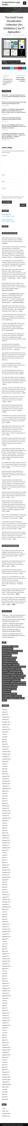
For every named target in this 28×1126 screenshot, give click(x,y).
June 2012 (4, 1003)
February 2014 (5, 953)
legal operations (16, 680)
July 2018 (4, 823)
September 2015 (6, 907)
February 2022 (5, 717)
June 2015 (4, 914)
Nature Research (14, 288)
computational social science (10, 662)
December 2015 (6, 899)
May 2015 (4, 916)
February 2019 (5, 806)
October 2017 (5, 845)
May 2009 (4, 1094)
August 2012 (5, 998)
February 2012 (5, 1013)
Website (4, 188)
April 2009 (4, 1096)
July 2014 (4, 941)
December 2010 (6, 1047)
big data (20, 651)
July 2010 (4, 1060)
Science (15, 367)
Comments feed (6, 1113)
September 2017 (6, 847)
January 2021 (5, 749)
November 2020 (6, 754)
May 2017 (4, 857)
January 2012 (5, 1015)
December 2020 (6, 751)
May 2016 (4, 887)
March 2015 (5, 921)
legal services (6, 682)
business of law (13, 653)
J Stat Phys (16, 349)
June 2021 (4, 736)
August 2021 (5, 732)
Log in (3, 1108)
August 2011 (5, 1027)
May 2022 (4, 709)
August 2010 (5, 1057)
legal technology (21, 682)
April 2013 (4, 978)
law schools (20, 673)
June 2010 (4, 1062)
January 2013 (5, 986)
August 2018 (5, 820)
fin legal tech (22, 666)
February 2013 (5, 983)
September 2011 (6, 1025)
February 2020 (5, 776)
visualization (22, 63)
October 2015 (5, 904)
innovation (5, 671)
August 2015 (5, 909)
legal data (13, 675)
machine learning (7, 684)
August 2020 (5, 761)
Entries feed (5, 1111)
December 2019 (6, 781)
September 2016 (6, 877)
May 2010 (4, 1064)
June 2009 (4, 1092)
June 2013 (4, 973)
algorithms (15, 646)
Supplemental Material (19, 257)
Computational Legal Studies (16, 1124)
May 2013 (4, 976)
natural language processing (10, 687)
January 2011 (5, 1045)
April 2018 (4, 830)
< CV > (3, 216)
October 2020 (5, 756)
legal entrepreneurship (8, 678)
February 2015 (5, 924)
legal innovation (6, 680)
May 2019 (4, 798)
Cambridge (4, 243)
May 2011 (4, 1035)
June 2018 (4, 825)
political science (6, 691)
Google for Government (8, 669)
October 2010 (5, 1052)
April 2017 (4, 860)
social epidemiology (7, 696)
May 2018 (4, 828)
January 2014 (5, 956)
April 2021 (4, 741)
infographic (17, 61)
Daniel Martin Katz (6, 214)
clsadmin (15, 35)
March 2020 (5, 773)
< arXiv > (12, 216)
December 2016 (6, 870)
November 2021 (6, 724)
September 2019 (6, 788)
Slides (9, 401)
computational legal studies (9, 657)
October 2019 (5, 786)
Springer (19, 266)
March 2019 (5, 803)
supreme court (17, 696)
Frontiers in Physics (7, 257)
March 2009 (5, 1099)
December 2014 (6, 929)
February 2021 (5, 746)
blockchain (5, 653)
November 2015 (6, 902)
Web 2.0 (4, 700)
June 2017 (4, 855)
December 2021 (6, 722)
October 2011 (5, 1023)
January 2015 (5, 926)
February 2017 (5, 865)
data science (6, 666)
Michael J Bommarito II (7, 219)
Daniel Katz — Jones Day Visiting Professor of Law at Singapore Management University (13, 95)
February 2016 (5, 894)
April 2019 (4, 801)
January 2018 (5, 838)
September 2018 (6, 818)
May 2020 (4, 769)
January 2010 (5, 1074)
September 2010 (6, 1055)
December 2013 (6, 958)
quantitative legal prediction (9, 693)
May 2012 (4, 1005)
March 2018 (5, 833)
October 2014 (5, 934)
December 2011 (6, 1018)
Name (3, 175)
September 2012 (6, 995)
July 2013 (4, 971)
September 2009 (6, 1084)
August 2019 (5, 791)
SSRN (23, 278)
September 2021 (6, 729)
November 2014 (6, 931)
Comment (22, 35)
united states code (14, 63)
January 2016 (5, 897)
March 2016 (5, 892)
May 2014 (4, 946)
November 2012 (6, 990)
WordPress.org (6, 1116)
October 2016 (5, 875)
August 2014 (5, 939)
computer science (7, 664)
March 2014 (5, 951)
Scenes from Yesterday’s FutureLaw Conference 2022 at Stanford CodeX (11, 118)
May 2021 (4, 739)
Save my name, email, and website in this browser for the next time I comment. (13, 197)
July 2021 (4, 734)
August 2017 (5, 850)
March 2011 (5, 1040)
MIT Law (15, 311)
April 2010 (4, 1067)
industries (18, 669)
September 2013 (6, 966)
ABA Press (9, 320)
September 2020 (6, 759)
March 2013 (5, 981)
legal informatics (19, 678)
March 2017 (5, 862)
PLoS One (4, 360)
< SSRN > (7, 216)
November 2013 (6, 961)
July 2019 (4, 793)
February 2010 (5, 1072)
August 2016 (5, 880)
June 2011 (4, 1032)
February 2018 (5, 835)
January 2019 (5, 808)
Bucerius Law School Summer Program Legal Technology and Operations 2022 (14, 102)
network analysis (7, 689)
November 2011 (6, 1020)
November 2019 (6, 783)
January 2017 (5, 867)
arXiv (4, 280)
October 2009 (5, 1082)
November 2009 (6, 1079)
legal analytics (6, 675)
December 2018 (6, 810)
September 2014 (6, 936)
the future (5, 698)
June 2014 (4, 944)
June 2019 (4, 796)
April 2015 (4, 919)
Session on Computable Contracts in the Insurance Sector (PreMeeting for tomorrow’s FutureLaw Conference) (14, 126)
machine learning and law (19, 684)
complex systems (7, 655)
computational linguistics (9, 660)
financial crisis (10, 61)
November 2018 (6, 813)
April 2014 (4, 949)
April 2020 (4, 771)
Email (4, 181)
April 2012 (4, 1008)
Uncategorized (6, 63)
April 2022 (4, 712)
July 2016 (4, 882)
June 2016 (4, 884)
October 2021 (5, 727)
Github (18, 278)
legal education (21, 675)
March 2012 (5, 1010)
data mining (16, 664)
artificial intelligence (7, 648)
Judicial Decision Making (15, 671)
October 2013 (5, 963)
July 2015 (4, 912)
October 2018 (5, 815)
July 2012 (4, 1000)
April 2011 (4, 1037)
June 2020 (4, 766)
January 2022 (5, 719)
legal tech (13, 682)
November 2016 (6, 872)
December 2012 (6, 988)
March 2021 (5, 744)
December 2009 (6, 1077)
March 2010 (5, 1069)
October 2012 (5, 993)
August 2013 (5, 968)
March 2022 (5, 714)
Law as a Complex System (9, 673)
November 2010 (6, 1050)
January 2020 (5, 778)
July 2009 (4, 1089)
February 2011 (5, 1042)
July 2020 (4, 764)
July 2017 (4, 852)
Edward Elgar (11, 278)
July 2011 (4, 1030)
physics (14, 689)
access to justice (7, 646)
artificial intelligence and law (10, 651)
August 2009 (5, 1087)
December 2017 (6, 840)
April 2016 (4, 889)
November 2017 (6, 843)
